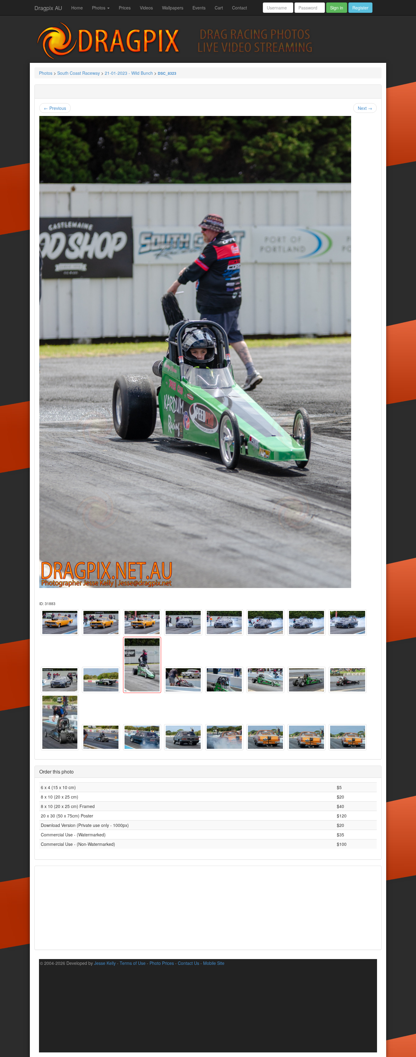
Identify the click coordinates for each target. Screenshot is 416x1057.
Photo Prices (162, 963)
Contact (239, 8)
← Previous (55, 108)
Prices (125, 8)
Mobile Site (213, 963)
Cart (219, 8)
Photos (99, 8)
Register (360, 8)
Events (199, 8)
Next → (365, 108)
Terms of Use (133, 963)
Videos (146, 8)
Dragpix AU (48, 8)
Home (77, 8)
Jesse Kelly (105, 963)
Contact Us (188, 963)
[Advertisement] (208, 907)
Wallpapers (172, 8)
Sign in (336, 8)
